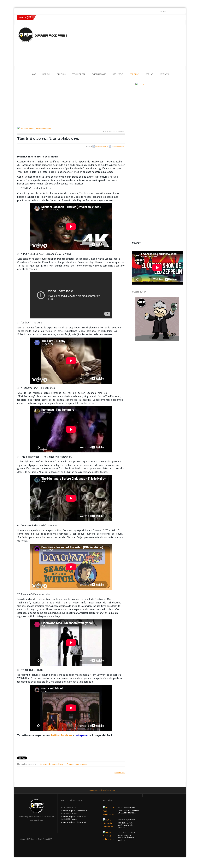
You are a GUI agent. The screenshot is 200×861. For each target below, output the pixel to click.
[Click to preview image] (71, 128)
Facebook (67, 735)
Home (33, 74)
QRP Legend (117, 74)
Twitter (55, 735)
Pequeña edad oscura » (77, 764)
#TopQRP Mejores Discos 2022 (73, 816)
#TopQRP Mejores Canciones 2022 (75, 810)
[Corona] (157, 105)
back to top (119, 772)
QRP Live (149, 74)
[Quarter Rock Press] (42, 34)
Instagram (81, 735)
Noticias (46, 74)
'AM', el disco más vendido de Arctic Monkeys (125, 825)
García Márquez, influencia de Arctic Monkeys (126, 837)
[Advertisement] (121, 45)
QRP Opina (134, 74)
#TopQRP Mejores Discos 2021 (73, 822)
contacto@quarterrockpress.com (102, 790)
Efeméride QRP (79, 74)
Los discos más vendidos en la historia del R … (128, 811)
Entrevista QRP (99, 74)
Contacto (164, 74)
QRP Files (61, 74)
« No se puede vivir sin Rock (51, 764)
